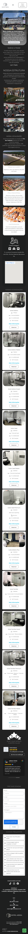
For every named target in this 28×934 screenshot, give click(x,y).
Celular (6, 803)
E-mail (5, 797)
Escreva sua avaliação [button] (17, 754)
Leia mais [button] (7, 773)
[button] (13, 5)
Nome (5, 790)
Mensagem (7, 810)
